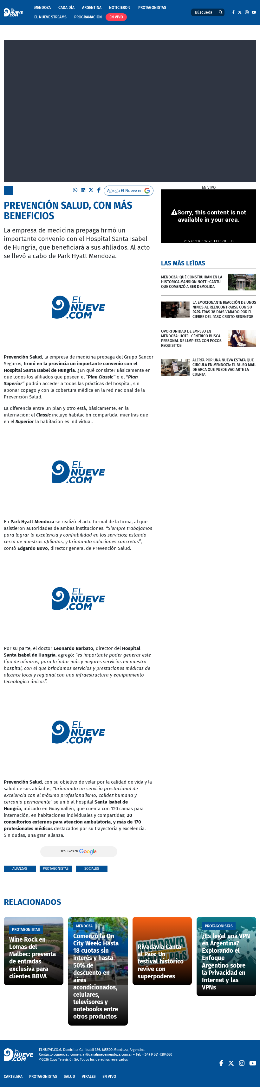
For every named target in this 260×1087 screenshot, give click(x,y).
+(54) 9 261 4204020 (157, 1054)
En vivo (116, 17)
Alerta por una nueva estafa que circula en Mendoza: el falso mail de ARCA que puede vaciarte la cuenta (224, 367)
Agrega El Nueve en (125, 190)
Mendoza (42, 7)
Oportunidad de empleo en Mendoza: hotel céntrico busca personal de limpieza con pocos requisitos (191, 338)
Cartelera (13, 1076)
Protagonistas (152, 7)
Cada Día (66, 7)
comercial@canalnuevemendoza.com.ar (101, 1054)
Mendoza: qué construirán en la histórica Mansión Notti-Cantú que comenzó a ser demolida (191, 282)
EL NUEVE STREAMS (50, 17)
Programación (88, 17)
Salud (69, 1076)
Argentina (91, 7)
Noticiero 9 (120, 7)
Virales (89, 1076)
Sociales (91, 869)
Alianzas (19, 869)
